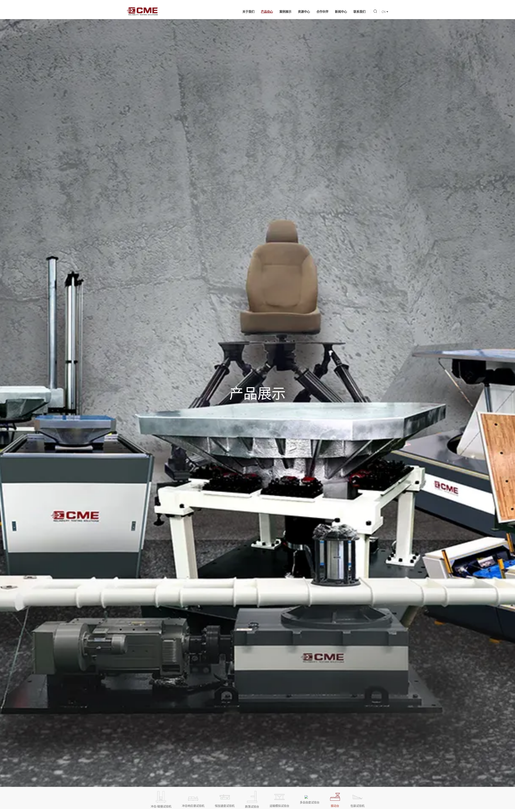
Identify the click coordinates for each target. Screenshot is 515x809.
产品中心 (267, 11)
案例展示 (285, 11)
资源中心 (304, 11)
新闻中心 (341, 11)
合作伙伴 (322, 11)
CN (384, 12)
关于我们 (248, 11)
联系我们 (359, 11)
